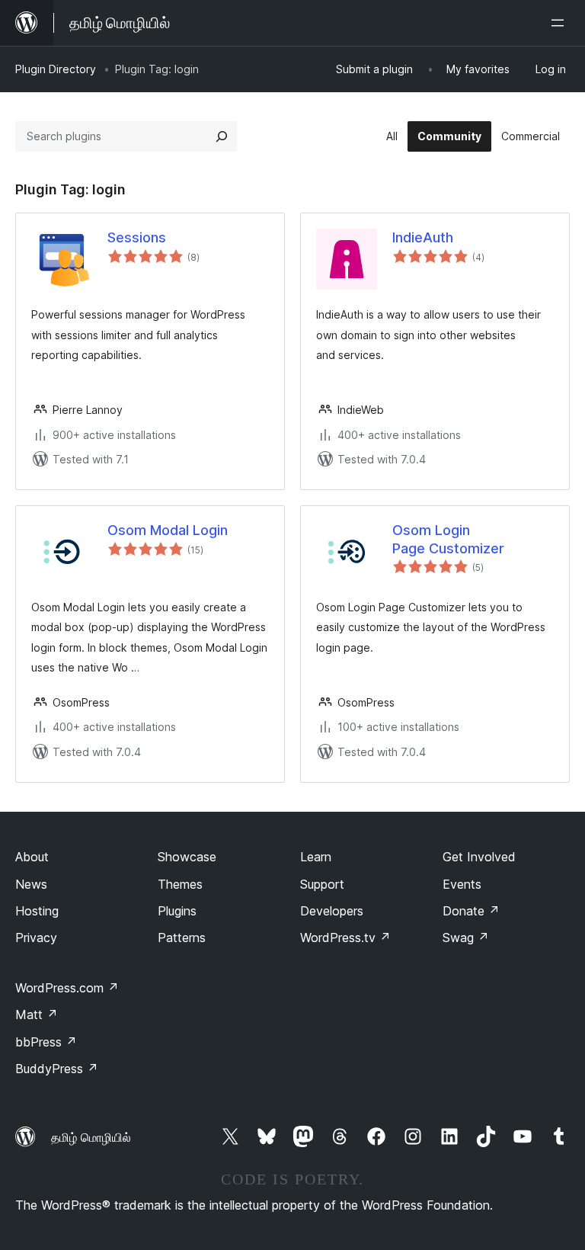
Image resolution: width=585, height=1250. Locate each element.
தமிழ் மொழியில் (91, 1137)
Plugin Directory (55, 68)
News (31, 884)
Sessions (136, 237)
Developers (331, 910)
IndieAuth (422, 237)
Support (322, 884)
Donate (471, 910)
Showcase (187, 856)
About (32, 856)
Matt (36, 1014)
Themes (180, 884)
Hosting (37, 910)
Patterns (182, 937)
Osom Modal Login (167, 530)
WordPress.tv (345, 937)
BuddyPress (56, 1068)
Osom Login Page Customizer (448, 539)
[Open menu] (560, 23)
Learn (315, 856)
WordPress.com (67, 987)
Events (462, 884)
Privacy (36, 937)
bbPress (46, 1042)
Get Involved (479, 856)
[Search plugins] (221, 136)
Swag (466, 937)
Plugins (177, 910)
